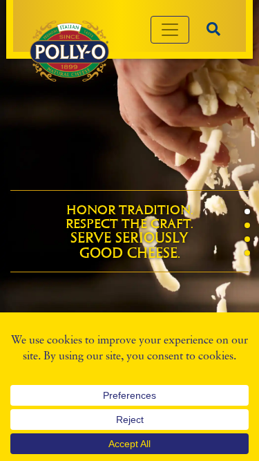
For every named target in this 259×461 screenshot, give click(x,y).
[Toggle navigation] (170, 30)
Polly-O (69, 51)
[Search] (213, 29)
